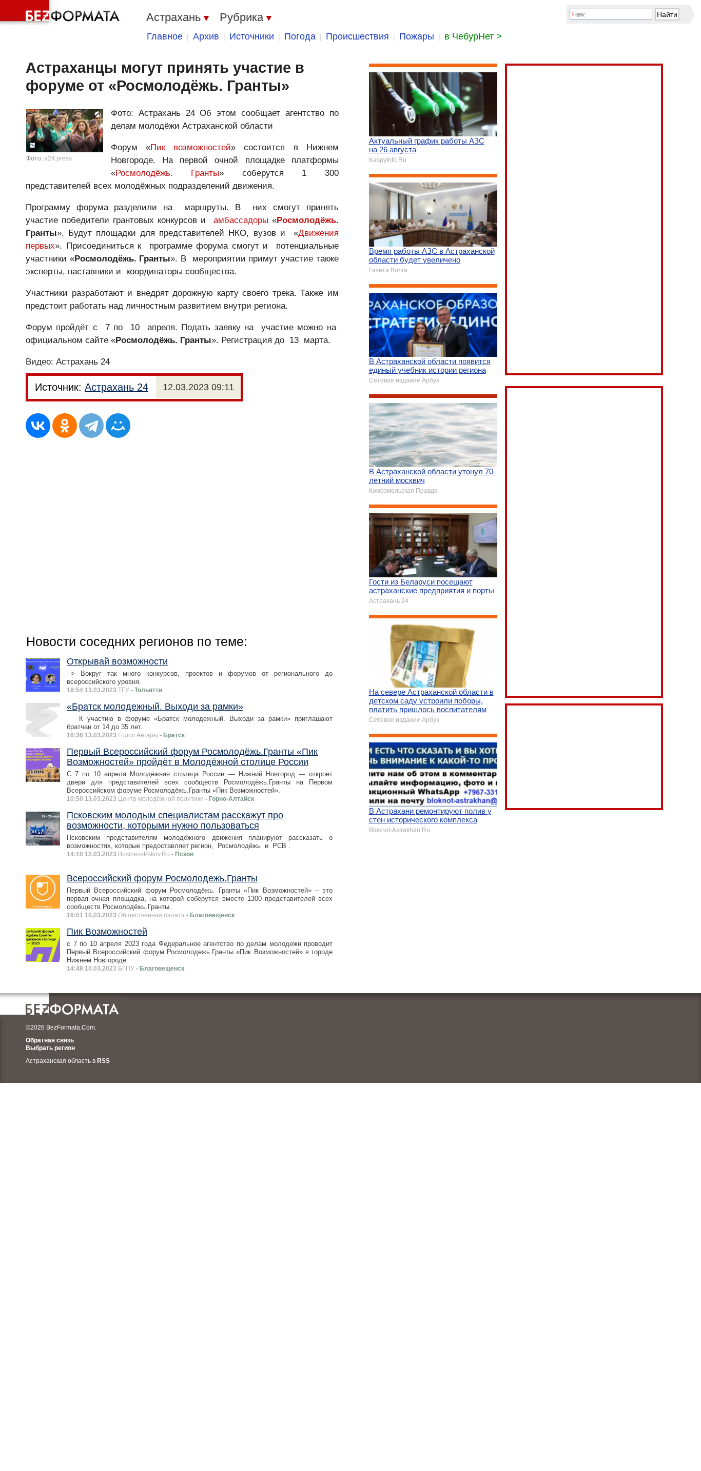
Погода (300, 36)
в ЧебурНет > (473, 36)
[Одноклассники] (64, 425)
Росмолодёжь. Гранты (167, 173)
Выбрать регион (50, 1048)
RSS (103, 1060)
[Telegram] (91, 425)
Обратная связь (50, 1040)
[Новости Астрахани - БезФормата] (61, 13)
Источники (251, 36)
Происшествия (357, 36)
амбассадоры (240, 220)
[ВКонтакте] (38, 425)
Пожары (416, 36)
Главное (165, 36)
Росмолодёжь (306, 220)
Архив (206, 36)
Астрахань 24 (116, 387)
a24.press (58, 158)
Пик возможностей (190, 147)
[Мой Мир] (118, 425)
